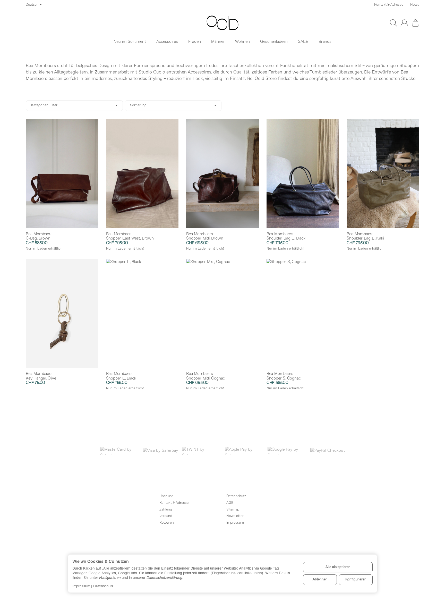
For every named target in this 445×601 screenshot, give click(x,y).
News (414, 4)
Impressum (81, 585)
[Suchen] (393, 23)
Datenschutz (103, 585)
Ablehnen (320, 579)
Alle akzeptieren (338, 567)
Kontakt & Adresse (388, 4)
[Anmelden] (404, 23)
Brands (325, 42)
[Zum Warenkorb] (415, 23)
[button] (222, 105)
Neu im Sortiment (130, 42)
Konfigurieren (355, 579)
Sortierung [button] (138, 105)
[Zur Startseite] (222, 23)
